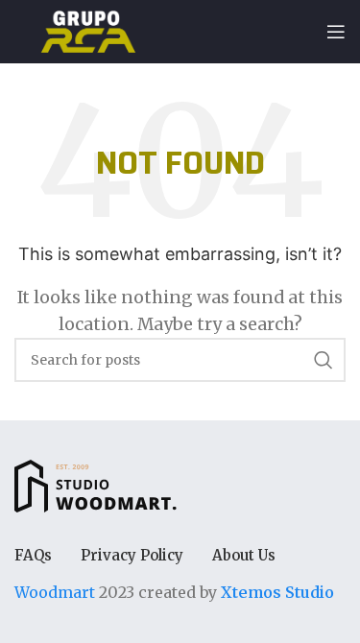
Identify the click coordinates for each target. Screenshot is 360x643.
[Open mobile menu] (336, 31)
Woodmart (54, 592)
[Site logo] (88, 29)
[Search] (323, 360)
